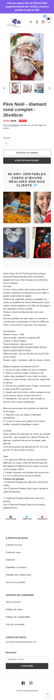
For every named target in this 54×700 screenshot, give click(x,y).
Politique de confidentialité (18, 617)
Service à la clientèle (15, 582)
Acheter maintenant (27, 160)
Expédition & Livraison (16, 567)
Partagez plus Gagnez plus (18, 574)
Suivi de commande (15, 624)
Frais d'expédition (11, 125)
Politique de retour (14, 609)
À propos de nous (14, 545)
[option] (15, 88)
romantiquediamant (30, 691)
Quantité (6, 138)
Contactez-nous (13, 552)
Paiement (10, 560)
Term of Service (13, 602)
